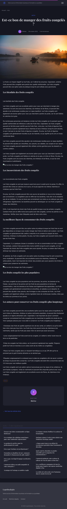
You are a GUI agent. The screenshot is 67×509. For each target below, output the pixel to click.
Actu (8, 10)
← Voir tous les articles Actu (12, 411)
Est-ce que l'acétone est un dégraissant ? (16, 449)
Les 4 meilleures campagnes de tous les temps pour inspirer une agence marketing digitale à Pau (49, 466)
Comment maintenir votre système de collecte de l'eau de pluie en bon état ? (47, 459)
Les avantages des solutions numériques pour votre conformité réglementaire (16, 438)
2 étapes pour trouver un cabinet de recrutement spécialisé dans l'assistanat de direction (49, 445)
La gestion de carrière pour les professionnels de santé (13, 444)
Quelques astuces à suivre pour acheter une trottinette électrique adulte (49, 438)
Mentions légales (14, 499)
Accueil (4, 10)
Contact (23, 499)
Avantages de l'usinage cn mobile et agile (16, 470)
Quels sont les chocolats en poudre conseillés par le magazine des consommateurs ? (46, 452)
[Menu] (62, 3)
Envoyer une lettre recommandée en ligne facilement (17, 432)
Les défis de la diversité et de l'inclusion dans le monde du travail (48, 473)
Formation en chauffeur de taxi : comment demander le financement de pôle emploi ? (17, 454)
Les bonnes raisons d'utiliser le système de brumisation (49, 432)
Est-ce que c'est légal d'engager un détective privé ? (17, 459)
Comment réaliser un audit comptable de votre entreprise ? (16, 465)
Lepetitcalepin (9, 489)
